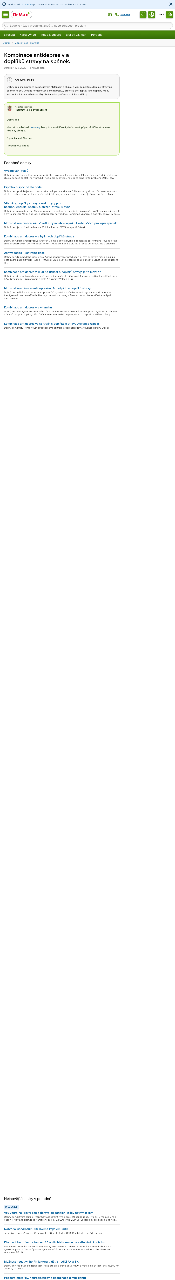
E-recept (9, 34)
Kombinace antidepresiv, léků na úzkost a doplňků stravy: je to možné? (52, 272)
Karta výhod (28, 34)
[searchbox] (87, 25)
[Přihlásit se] (151, 14)
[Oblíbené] (143, 14)
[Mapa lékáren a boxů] (110, 14)
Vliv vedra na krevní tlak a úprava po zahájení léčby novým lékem (48, 1212)
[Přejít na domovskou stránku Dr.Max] (21, 14)
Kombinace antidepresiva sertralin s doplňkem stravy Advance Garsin (51, 323)
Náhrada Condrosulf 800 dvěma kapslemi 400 (36, 1229)
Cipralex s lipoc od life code (23, 187)
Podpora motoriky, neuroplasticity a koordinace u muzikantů (45, 1277)
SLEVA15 (27, 4)
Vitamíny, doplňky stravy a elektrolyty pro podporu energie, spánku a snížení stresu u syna (37, 204)
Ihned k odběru (51, 34)
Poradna (97, 34)
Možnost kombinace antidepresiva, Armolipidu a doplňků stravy (47, 288)
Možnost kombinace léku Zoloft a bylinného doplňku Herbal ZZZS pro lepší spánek (60, 223)
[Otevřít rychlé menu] (5, 14)
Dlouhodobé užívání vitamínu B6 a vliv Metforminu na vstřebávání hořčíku (54, 1242)
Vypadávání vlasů (16, 170)
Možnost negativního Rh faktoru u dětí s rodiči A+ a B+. (41, 1261)
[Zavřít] (171, 4)
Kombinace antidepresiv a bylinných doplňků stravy (39, 236)
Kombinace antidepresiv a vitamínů (28, 307)
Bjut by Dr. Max (76, 34)
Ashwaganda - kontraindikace (24, 252)
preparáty (35, 127)
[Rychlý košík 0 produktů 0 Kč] (169, 14)
